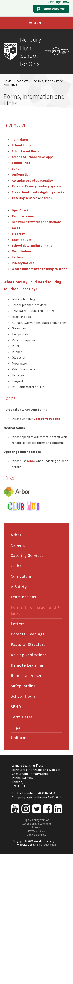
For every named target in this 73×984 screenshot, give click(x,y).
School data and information (33, 245)
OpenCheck (20, 210)
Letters (17, 257)
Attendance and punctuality (32, 180)
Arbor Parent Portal (26, 151)
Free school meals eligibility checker (39, 192)
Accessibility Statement (36, 823)
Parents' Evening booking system (36, 186)
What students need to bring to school (40, 269)
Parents (23, 81)
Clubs (16, 228)
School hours (21, 145)
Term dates (20, 139)
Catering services (25, 198)
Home (8, 81)
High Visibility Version (36, 820)
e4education (48, 845)
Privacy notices (23, 263)
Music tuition (21, 251)
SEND (16, 169)
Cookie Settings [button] (36, 834)
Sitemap (36, 827)
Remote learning (24, 216)
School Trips (21, 163)
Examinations (22, 239)
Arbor (48, 198)
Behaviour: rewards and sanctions (36, 222)
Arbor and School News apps (32, 157)
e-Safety (18, 234)
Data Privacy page (46, 419)
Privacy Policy (36, 831)
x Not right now (58, 2)
